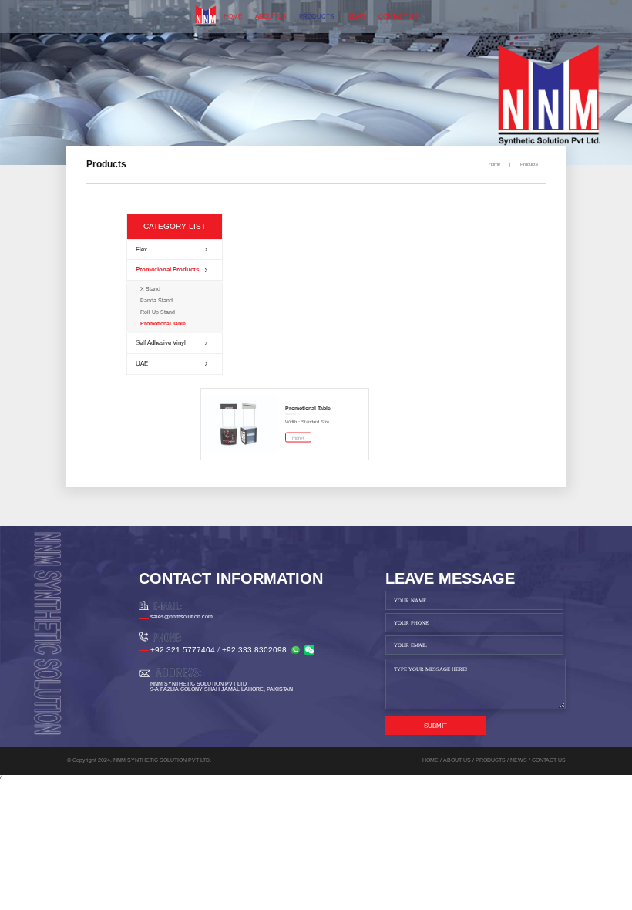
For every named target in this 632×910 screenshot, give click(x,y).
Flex (141, 249)
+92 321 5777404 (182, 649)
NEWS (356, 16)
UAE (142, 363)
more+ (298, 437)
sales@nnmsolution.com (181, 616)
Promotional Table (163, 323)
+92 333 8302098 (254, 649)
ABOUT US (270, 16)
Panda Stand (156, 300)
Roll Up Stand (157, 312)
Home (494, 164)
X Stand (150, 289)
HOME (233, 16)
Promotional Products (167, 269)
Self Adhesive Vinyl (161, 342)
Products (529, 164)
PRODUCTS (316, 16)
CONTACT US (398, 16)
